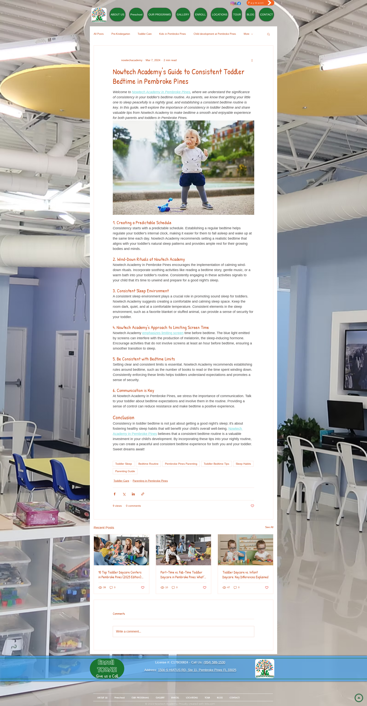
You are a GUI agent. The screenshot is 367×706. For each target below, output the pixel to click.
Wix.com (210, 703)
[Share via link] (143, 494)
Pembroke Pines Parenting (181, 463)
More (246, 33)
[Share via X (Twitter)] (124, 494)
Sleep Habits (243, 463)
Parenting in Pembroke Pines (150, 480)
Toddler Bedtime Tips (216, 463)
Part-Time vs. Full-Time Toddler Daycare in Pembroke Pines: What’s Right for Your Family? (183, 574)
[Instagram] (232, 3)
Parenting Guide (125, 471)
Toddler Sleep (123, 463)
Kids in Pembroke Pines (172, 33)
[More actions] (252, 60)
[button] (268, 34)
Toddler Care (145, 33)
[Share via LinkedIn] (133, 494)
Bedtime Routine (148, 463)
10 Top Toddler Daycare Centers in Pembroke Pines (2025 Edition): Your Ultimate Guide (120, 574)
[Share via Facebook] (114, 494)
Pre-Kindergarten (120, 33)
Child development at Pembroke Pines (215, 33)
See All (269, 527)
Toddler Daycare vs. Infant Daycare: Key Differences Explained (245, 574)
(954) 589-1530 (214, 662)
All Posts (99, 33)
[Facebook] (239, 3)
